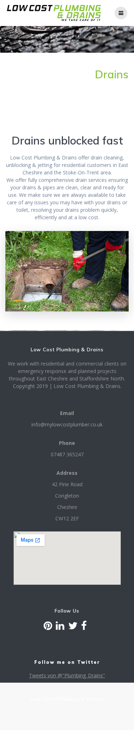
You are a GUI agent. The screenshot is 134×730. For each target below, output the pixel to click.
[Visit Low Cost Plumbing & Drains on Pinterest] (48, 627)
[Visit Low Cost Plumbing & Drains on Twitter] (73, 627)
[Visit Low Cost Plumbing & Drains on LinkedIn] (60, 627)
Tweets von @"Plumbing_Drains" (67, 675)
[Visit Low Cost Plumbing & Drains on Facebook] (84, 627)
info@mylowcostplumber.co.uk (67, 424)
